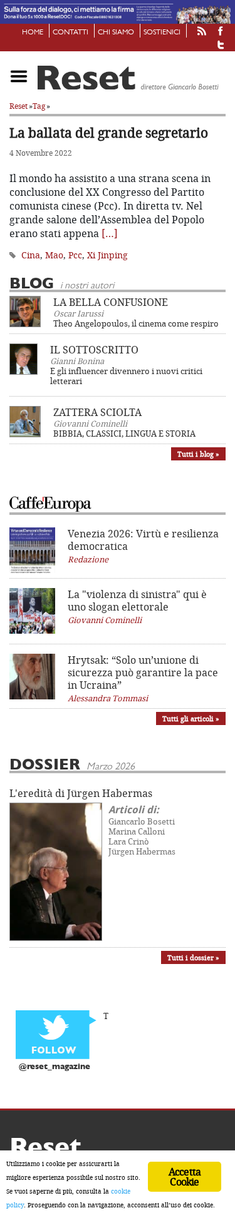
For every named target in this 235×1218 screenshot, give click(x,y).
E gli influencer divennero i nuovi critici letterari (126, 376)
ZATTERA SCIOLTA (97, 412)
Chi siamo (116, 32)
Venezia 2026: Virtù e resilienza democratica (143, 540)
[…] (110, 233)
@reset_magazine (54, 1067)
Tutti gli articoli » (190, 718)
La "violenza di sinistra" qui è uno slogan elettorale (137, 600)
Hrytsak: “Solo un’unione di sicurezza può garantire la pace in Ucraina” (143, 672)
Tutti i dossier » (193, 957)
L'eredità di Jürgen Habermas (80, 793)
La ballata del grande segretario (108, 132)
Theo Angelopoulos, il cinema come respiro (136, 323)
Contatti (70, 32)
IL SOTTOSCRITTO (94, 350)
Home (32, 32)
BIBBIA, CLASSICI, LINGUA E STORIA (124, 434)
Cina (30, 255)
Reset (18, 106)
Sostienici (162, 32)
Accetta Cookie (185, 1177)
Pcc (75, 255)
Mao (54, 255)
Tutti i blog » (198, 454)
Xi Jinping (107, 255)
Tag (39, 106)
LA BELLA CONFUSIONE (110, 302)
